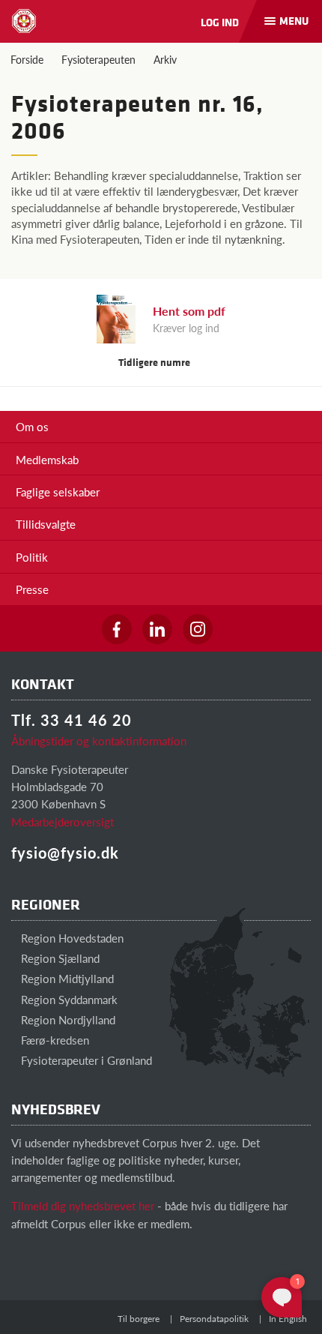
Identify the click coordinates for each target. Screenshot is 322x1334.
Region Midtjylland (66, 978)
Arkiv (165, 59)
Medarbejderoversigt (62, 821)
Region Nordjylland (66, 1019)
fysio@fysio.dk (65, 852)
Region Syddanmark (68, 999)
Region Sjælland (59, 958)
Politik (32, 557)
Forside (26, 59)
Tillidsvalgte (46, 524)
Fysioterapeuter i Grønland (85, 1060)
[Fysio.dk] (24, 21)
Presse (32, 589)
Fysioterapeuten (98, 59)
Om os (32, 426)
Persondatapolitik (214, 1318)
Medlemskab (47, 459)
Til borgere (139, 1318)
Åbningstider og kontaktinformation (98, 740)
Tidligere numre (155, 362)
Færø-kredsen (53, 1040)
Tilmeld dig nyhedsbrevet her (82, 1205)
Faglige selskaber (58, 491)
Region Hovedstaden (71, 938)
